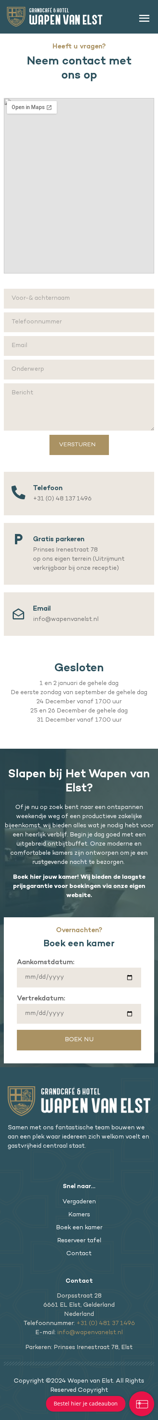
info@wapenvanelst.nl (90, 1333)
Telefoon (48, 488)
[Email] (18, 611)
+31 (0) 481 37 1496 (105, 1323)
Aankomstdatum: (45, 962)
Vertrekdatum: (41, 998)
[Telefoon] (18, 492)
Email (42, 609)
